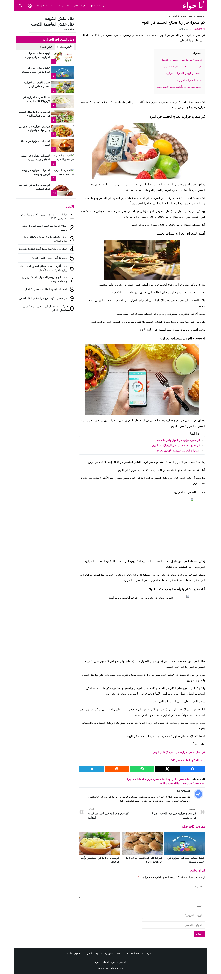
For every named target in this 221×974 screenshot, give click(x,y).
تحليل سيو (68, 28)
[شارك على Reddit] (116, 769)
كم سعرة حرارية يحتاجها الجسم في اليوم (181, 783)
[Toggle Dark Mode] (30, 5)
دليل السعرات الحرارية (180, 15)
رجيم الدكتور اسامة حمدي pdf (188, 760)
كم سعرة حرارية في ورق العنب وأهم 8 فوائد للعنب (174, 813)
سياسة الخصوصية (133, 953)
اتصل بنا (88, 953)
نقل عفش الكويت (59, 18)
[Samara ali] (198, 794)
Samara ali (199, 28)
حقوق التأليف (73, 953)
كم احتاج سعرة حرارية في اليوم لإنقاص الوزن (176, 445)
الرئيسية (151, 953)
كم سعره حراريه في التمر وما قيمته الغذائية (108, 813)
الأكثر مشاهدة (64, 47)
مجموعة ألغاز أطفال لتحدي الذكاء (49, 257)
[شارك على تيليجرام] (91, 769)
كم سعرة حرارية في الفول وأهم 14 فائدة (178, 440)
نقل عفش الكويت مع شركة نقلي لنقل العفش (43, 298)
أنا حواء (194, 5)
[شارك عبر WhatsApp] (142, 769)
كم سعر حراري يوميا (177, 779)
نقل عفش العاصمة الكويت (52, 24)
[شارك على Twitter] (167, 769)
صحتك (43, 5)
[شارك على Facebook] (192, 769)
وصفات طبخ (97, 5)
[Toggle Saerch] (20, 5)
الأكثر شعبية (46, 47)
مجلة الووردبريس (107, 968)
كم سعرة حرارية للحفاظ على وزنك (144, 779)
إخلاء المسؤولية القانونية (108, 953)
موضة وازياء (57, 5)
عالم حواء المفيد (78, 5)
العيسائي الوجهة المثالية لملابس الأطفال (45, 289)
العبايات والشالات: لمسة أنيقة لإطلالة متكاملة (43, 248)
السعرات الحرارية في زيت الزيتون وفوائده (177, 450)
